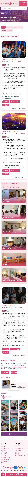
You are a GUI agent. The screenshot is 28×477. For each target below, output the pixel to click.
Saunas (20, 27)
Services (10, 30)
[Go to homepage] (6, 4)
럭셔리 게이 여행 (5, 457)
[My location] (3, 474)
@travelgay (8, 396)
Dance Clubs (14, 27)
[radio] (11, 60)
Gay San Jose (17, 13)
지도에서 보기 (21, 61)
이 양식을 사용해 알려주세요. (18, 367)
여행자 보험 (4, 461)
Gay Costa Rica (8, 13)
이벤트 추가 (18, 450)
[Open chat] (17, 3)
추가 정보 (5, 105)
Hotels (3, 27)
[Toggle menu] (1, 3)
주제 (2, 463)
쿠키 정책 (3, 455)
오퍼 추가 (17, 452)
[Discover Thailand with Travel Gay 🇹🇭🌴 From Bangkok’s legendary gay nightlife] (23, 405)
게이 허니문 (4, 452)
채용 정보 (17, 454)
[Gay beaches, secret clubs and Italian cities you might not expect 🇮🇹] (5, 405)
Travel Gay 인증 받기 (20, 455)
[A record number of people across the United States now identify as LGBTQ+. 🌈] (23, 415)
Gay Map (4, 30)
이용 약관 (3, 454)
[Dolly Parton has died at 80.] (14, 405)
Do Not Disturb (5, 459)
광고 (16, 446)
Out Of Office (5, 448)
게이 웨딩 (3, 450)
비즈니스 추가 (19, 448)
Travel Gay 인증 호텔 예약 (16, 474)
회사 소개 (3, 445)
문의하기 (13, 101)
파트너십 (17, 445)
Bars (8, 27)
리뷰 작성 (5, 101)
